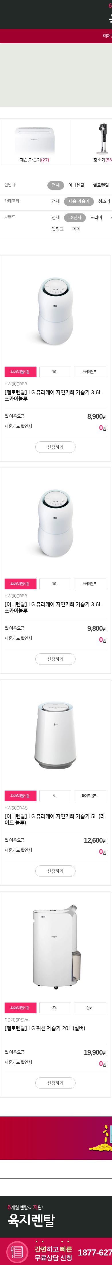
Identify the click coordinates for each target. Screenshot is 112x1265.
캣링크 (58, 229)
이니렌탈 (76, 185)
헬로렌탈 (101, 185)
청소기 (104, 201)
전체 (56, 185)
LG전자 (75, 217)
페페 (76, 229)
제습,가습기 (79, 201)
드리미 (96, 217)
